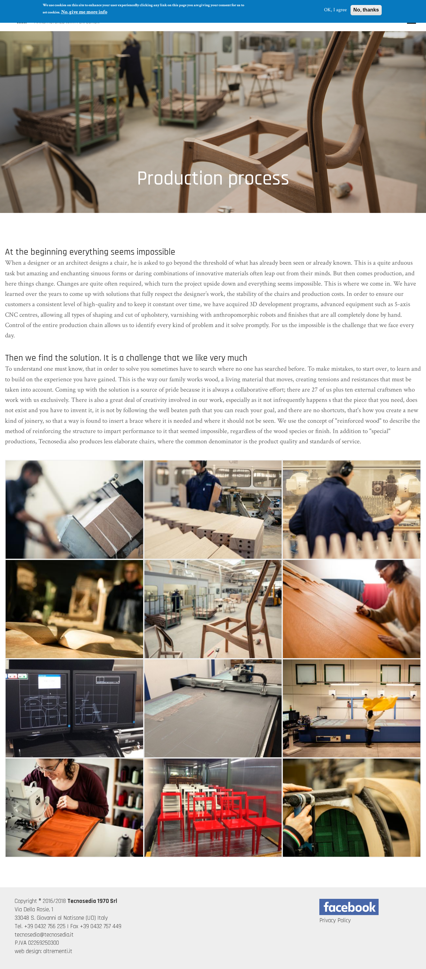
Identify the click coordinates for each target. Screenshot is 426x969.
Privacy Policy (335, 920)
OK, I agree (335, 10)
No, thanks (366, 9)
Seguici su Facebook (349, 907)
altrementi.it (57, 951)
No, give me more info (84, 12)
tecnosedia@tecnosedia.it (44, 935)
